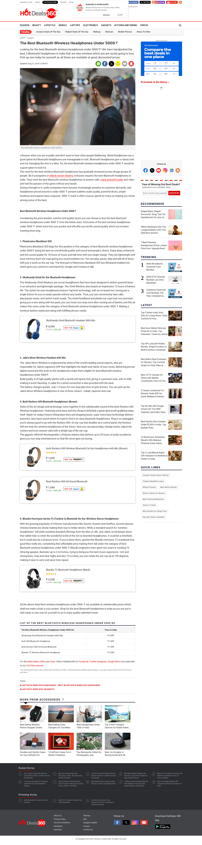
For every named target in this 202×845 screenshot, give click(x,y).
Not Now (106, 15)
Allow (120, 15)
